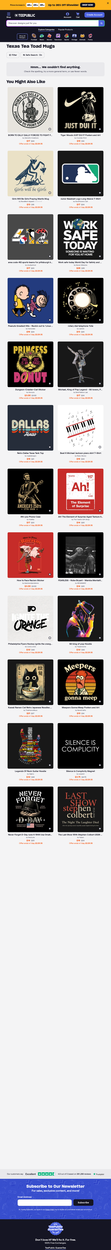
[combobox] (52, 23)
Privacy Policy (49, 1209)
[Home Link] (25, 15)
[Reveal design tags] (49, 129)
